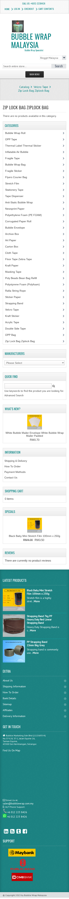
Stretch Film (15, 183)
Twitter (15, 831)
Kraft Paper (13, 265)
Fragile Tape (14, 158)
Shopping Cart (14, 491)
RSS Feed (9, 831)
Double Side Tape (15, 328)
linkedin (3, 831)
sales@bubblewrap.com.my (18, 803)
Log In (17, 8)
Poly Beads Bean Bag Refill (23, 278)
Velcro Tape (41, 87)
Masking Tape (15, 271)
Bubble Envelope (17, 227)
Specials (10, 511)
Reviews (10, 553)
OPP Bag (10, 334)
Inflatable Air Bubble (18, 151)
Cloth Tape (13, 252)
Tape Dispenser (16, 196)
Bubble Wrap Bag (18, 164)
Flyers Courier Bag (18, 177)
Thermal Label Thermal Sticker (25, 145)
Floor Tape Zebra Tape (20, 259)
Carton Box (14, 246)
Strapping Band (16, 303)
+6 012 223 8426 (17, 812)
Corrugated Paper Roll (20, 221)
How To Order (12, 466)
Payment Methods (15, 471)
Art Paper (13, 240)
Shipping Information (14, 686)
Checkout (29, 8)
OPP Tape (13, 139)
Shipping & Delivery (15, 460)
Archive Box (14, 233)
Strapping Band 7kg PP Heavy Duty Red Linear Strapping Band (39, 619)
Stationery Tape (16, 189)
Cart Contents (46, 8)
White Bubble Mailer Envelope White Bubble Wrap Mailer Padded (35, 434)
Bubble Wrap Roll (17, 133)
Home (7, 9)
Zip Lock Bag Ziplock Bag (33, 90)
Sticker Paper (15, 297)
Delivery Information (14, 716)
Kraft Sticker (12, 315)
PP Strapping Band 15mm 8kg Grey (37, 643)
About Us (8, 680)
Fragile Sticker (15, 170)
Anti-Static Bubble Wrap (21, 202)
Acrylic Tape (12, 322)
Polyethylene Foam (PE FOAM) (25, 215)
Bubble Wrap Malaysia (31, 41)
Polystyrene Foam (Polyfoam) (24, 284)
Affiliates (8, 710)
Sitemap (7, 704)
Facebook (22, 831)
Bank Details (9, 698)
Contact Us (10, 477)
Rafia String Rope (17, 290)
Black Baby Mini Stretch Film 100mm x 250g (34, 535)
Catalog (24, 87)
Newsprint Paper (17, 208)
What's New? (12, 409)
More (37, 601)
